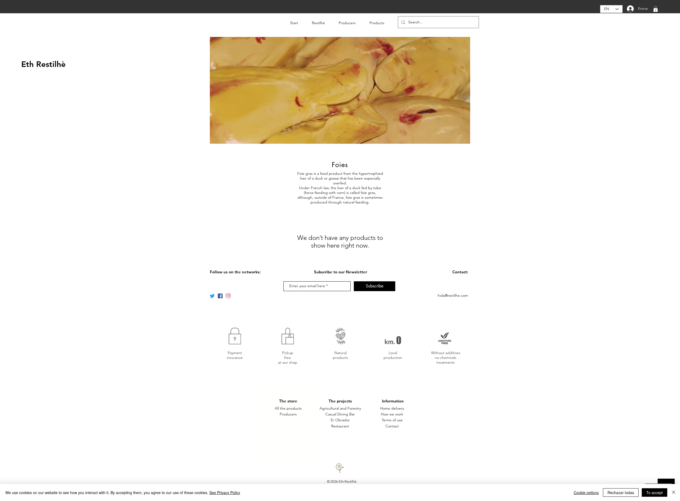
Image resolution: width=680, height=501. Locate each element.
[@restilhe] (228, 296)
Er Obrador (340, 420)
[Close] (673, 492)
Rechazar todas (620, 492)
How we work (392, 414)
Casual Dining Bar (340, 414)
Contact (392, 426)
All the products (288, 408)
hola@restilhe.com (453, 295)
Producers (288, 414)
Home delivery (392, 408)
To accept (654, 492)
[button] (655, 9)
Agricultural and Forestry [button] (340, 408)
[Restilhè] (212, 296)
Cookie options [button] (586, 492)
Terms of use (392, 420)
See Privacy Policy (224, 492)
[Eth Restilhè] (220, 296)
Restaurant (340, 426)
